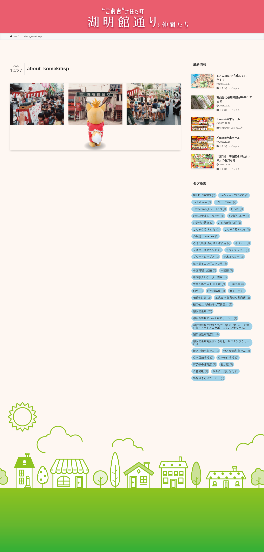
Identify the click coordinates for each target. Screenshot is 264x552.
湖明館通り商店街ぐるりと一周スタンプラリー (221, 343)
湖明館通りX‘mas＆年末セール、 (215, 318)
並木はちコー (233, 256)
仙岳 (198, 290)
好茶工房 (237, 290)
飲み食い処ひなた (225, 371)
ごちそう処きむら (237, 229)
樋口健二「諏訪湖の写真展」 (212, 304)
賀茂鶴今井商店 (204, 364)
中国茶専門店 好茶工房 (209, 284)
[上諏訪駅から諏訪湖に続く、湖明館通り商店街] (132, 17)
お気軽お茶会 (203, 222)
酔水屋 (227, 364)
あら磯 (237, 209)
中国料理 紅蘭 (204, 270)
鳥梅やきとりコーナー (208, 378)
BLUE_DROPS (204, 195)
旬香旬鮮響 (202, 297)
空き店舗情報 (203, 357)
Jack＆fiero (202, 202)
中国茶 (227, 270)
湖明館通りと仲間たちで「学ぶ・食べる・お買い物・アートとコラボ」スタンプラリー (221, 326)
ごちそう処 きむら (206, 229)
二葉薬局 (237, 284)
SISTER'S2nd (226, 202)
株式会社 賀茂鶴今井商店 (232, 297)
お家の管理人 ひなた (208, 215)
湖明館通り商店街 (206, 334)
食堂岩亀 (200, 371)
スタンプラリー (237, 250)
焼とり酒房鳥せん (206, 350)
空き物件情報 (228, 357)
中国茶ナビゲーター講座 (210, 277)
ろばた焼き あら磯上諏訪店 (211, 243)
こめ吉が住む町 (229, 222)
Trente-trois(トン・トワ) (209, 209)
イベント (242, 243)
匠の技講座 (216, 290)
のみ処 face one (205, 236)
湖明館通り (202, 311)
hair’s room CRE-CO (234, 195)
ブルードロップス (206, 256)
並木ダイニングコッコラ (210, 263)
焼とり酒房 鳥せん (236, 350)
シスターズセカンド (207, 250)
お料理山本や (239, 215)
